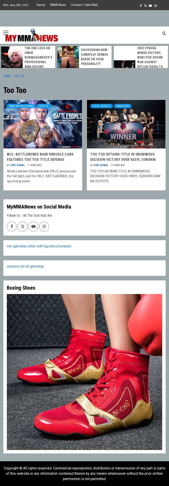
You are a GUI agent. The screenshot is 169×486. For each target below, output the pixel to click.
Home (41, 5)
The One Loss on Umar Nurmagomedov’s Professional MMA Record (38, 57)
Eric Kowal (18, 165)
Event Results (101, 106)
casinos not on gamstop (25, 266)
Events (43, 106)
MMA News (58, 5)
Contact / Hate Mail (84, 5)
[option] (28, 57)
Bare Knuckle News (21, 106)
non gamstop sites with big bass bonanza (39, 246)
